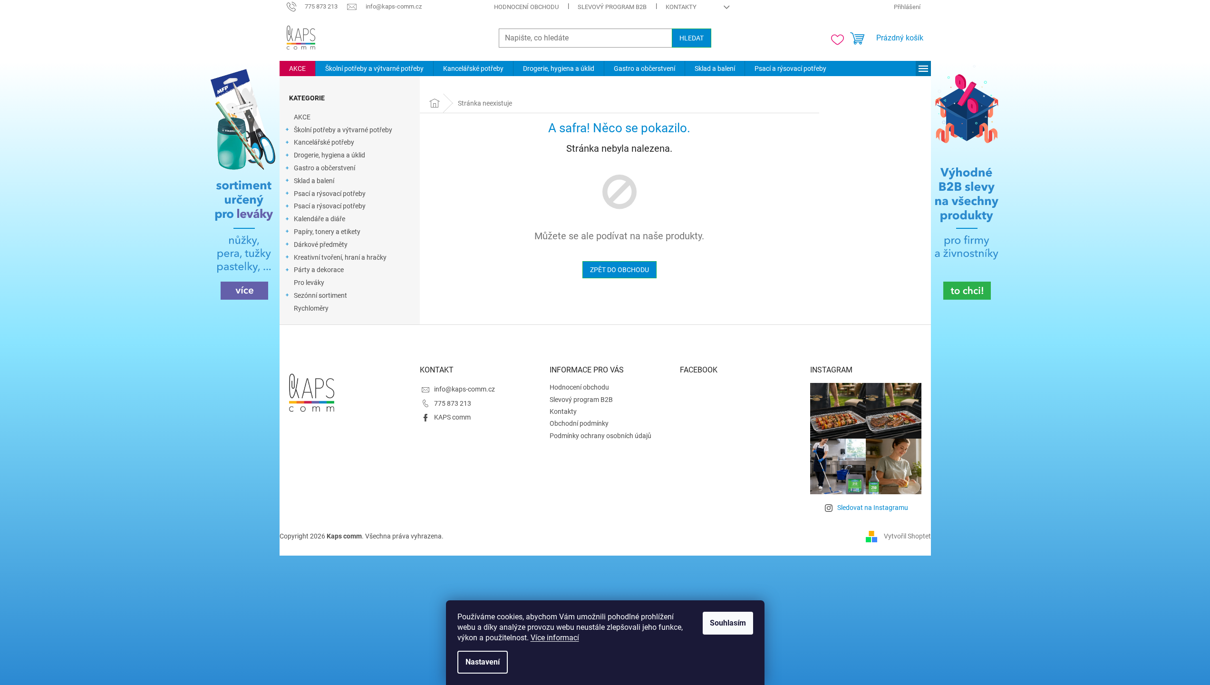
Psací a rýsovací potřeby (330, 193)
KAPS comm (452, 417)
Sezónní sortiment (320, 295)
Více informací (555, 637)
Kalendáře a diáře (319, 219)
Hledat (691, 38)
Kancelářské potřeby (324, 142)
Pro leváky (309, 282)
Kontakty (681, 6)
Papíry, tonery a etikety (327, 231)
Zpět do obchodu (619, 270)
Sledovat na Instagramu (872, 507)
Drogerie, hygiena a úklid (329, 155)
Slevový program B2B (612, 6)
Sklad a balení (314, 181)
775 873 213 (452, 403)
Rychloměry (311, 308)
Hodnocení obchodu (526, 6)
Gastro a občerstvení (324, 168)
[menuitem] (297, 68)
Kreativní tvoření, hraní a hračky (340, 257)
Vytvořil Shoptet (907, 536)
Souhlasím (728, 622)
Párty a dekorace (319, 270)
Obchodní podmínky (579, 423)
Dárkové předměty (321, 244)
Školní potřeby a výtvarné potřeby (343, 130)
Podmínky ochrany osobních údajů (600, 436)
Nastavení (482, 661)
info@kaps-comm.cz (464, 389)
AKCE (302, 117)
